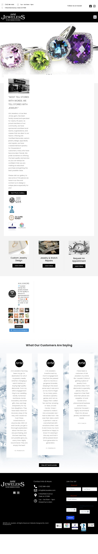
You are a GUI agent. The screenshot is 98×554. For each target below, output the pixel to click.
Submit (70, 518)
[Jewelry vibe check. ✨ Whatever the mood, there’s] (10, 315)
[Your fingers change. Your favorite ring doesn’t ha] (16, 315)
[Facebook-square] (14, 492)
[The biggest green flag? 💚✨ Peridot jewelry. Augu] (27, 315)
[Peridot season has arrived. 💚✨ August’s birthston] (21, 321)
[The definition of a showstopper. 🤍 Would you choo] (16, 321)
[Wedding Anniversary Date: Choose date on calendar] (88, 511)
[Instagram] (18, 492)
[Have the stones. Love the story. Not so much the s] (27, 310)
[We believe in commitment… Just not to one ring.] (10, 310)
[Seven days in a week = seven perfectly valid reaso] (16, 310)
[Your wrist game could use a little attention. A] (21, 315)
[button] (95, 17)
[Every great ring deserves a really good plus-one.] (21, 310)
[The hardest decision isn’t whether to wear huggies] (27, 321)
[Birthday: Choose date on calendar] (75, 510)
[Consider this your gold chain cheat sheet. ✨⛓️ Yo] (10, 321)
